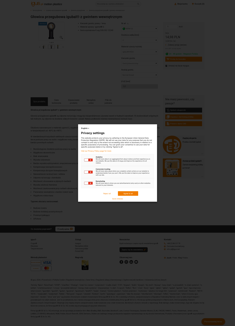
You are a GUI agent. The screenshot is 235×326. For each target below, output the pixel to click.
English (84, 128)
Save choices (117, 199)
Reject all (107, 193)
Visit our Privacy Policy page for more (96, 151)
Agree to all (128, 193)
